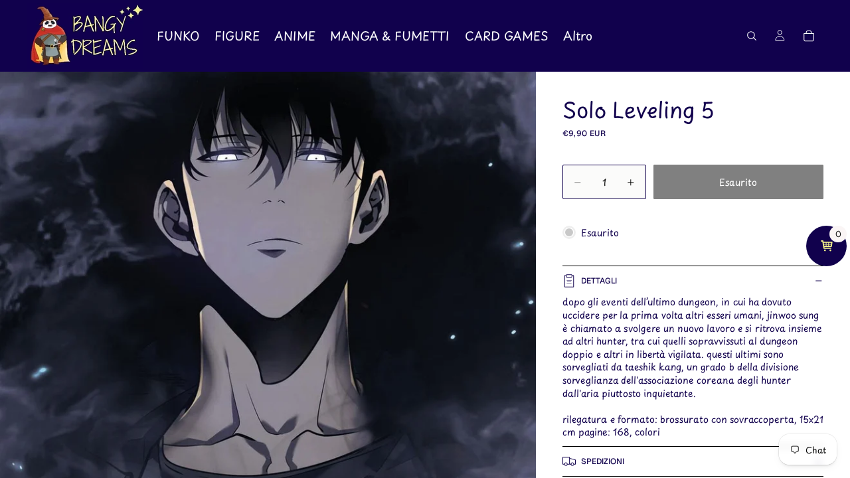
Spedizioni (602, 461)
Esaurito (738, 182)
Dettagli (599, 281)
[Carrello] (808, 35)
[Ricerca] (751, 35)
